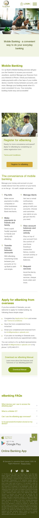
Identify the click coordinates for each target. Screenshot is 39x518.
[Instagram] (22, 471)
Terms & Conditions (14, 321)
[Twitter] (17, 471)
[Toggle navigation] (34, 4)
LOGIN (27, 4)
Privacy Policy (26, 464)
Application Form (21, 318)
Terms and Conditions (12, 155)
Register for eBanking (19, 164)
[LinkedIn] (28, 471)
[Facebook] (11, 471)
